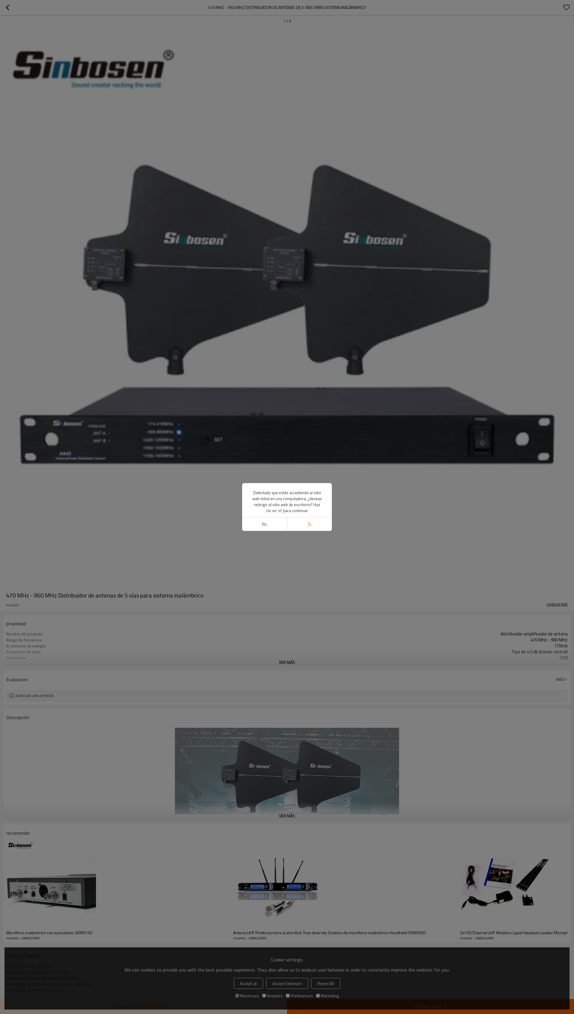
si (309, 524)
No (264, 524)
